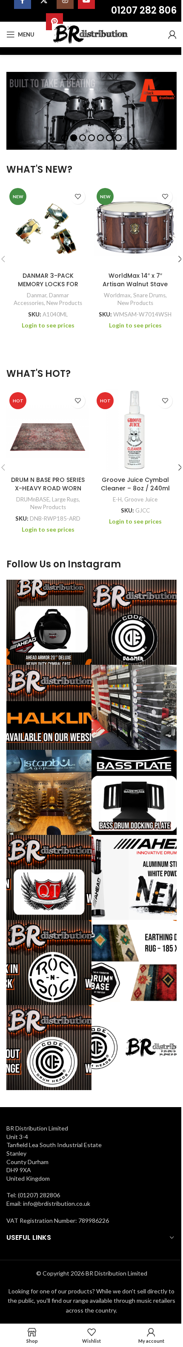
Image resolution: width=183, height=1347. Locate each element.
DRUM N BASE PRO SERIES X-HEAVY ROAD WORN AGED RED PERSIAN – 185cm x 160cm (48, 492)
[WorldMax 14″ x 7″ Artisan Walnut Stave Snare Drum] (135, 226)
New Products (64, 302)
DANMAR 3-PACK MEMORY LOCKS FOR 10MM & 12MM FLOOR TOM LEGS (48, 288)
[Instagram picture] (49, 622)
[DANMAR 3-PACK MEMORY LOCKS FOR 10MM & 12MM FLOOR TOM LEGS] (47, 226)
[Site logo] (92, 33)
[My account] (172, 34)
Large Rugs (65, 499)
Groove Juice (140, 499)
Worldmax (117, 295)
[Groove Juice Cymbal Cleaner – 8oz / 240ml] (135, 430)
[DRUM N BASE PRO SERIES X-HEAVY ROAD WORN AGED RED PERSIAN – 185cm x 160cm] (47, 430)
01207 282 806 (144, 10)
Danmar (36, 295)
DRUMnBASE (32, 499)
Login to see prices (48, 325)
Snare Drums (149, 295)
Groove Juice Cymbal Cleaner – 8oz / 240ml (135, 484)
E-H (117, 499)
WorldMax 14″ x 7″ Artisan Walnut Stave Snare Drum (135, 283)
